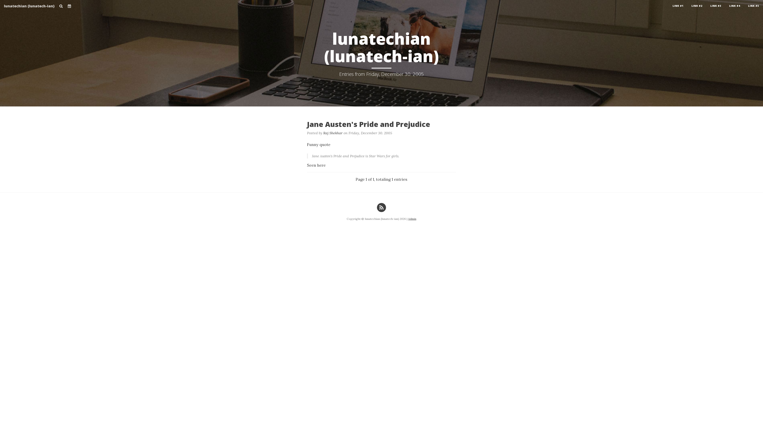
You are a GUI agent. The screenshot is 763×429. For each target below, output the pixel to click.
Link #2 (696, 6)
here (321, 165)
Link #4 (734, 6)
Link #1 (678, 6)
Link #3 (715, 6)
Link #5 (753, 6)
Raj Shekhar (333, 133)
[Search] (61, 5)
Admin (412, 219)
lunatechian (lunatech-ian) (29, 6)
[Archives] (69, 5)
